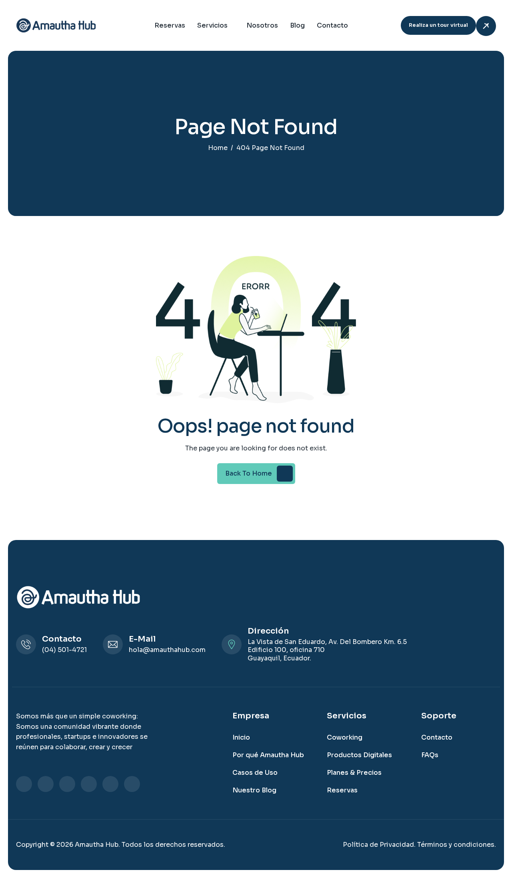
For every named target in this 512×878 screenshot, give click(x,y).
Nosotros (262, 25)
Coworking (344, 737)
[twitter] (89, 784)
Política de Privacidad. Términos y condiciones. (419, 844)
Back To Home (248, 473)
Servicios (212, 25)
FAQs (429, 755)
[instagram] (67, 784)
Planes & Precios (354, 772)
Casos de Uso (255, 772)
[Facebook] (46, 784)
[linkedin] (24, 784)
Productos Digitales (359, 755)
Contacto (332, 25)
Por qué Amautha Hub (268, 755)
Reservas (169, 25)
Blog (297, 25)
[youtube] (132, 784)
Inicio (241, 737)
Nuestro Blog (254, 790)
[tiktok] (110, 784)
